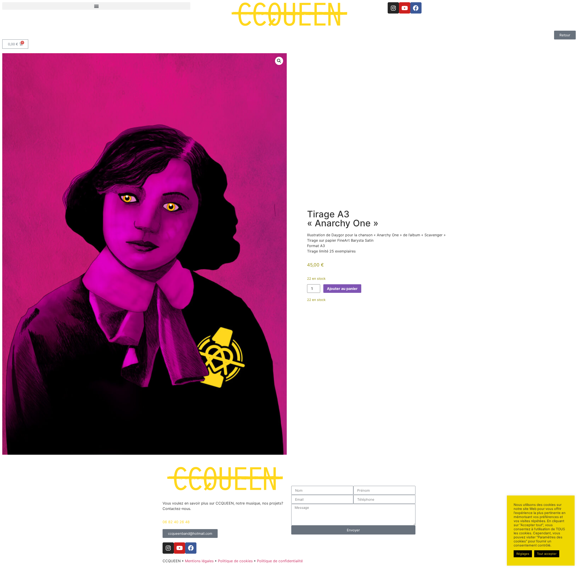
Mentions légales (199, 561)
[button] (96, 6)
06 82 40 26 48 (176, 522)
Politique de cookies (235, 561)
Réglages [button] (522, 553)
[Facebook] (416, 8)
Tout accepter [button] (547, 553)
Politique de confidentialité (280, 561)
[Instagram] (393, 8)
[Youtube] (404, 8)
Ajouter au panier (342, 288)
